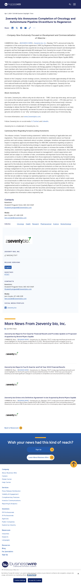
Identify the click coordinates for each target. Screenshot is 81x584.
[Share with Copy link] (29, 28)
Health (28, 224)
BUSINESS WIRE (26, 43)
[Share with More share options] (34, 28)
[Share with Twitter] (16, 28)
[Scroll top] (73, 464)
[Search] (70, 4)
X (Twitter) (35, 121)
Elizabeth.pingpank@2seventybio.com (18, 208)
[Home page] (13, 4)
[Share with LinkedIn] (12, 28)
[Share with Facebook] (21, 28)
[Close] (78, 574)
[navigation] (74, 4)
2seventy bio (11, 308)
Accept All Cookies (35, 580)
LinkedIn (45, 121)
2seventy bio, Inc (40, 43)
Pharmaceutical (46, 224)
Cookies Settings (19, 580)
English (8, 267)
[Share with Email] (25, 28)
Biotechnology (66, 224)
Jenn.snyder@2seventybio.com (15, 218)
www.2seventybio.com (32, 117)
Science (56, 224)
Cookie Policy (31, 575)
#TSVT (7, 274)
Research (35, 224)
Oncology (20, 224)
